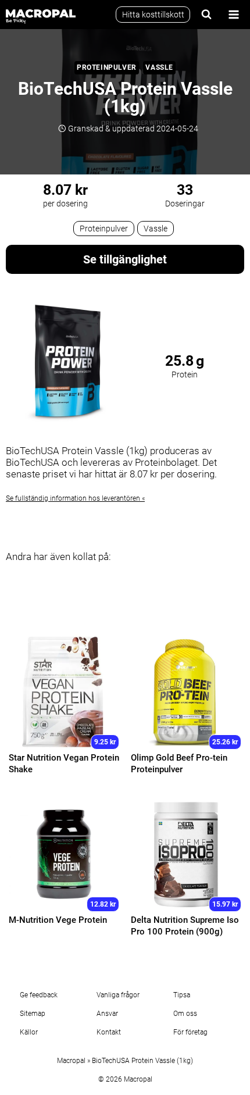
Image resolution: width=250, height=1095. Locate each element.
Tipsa (181, 995)
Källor (29, 1032)
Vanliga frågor (118, 995)
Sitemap (32, 1014)
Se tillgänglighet (125, 259)
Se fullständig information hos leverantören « (75, 498)
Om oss (185, 1014)
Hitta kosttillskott (153, 14)
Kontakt (109, 1032)
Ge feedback (39, 995)
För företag (190, 1032)
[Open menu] (233, 14)
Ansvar (107, 1014)
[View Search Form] (206, 14)
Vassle (159, 67)
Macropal (71, 1061)
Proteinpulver (107, 67)
